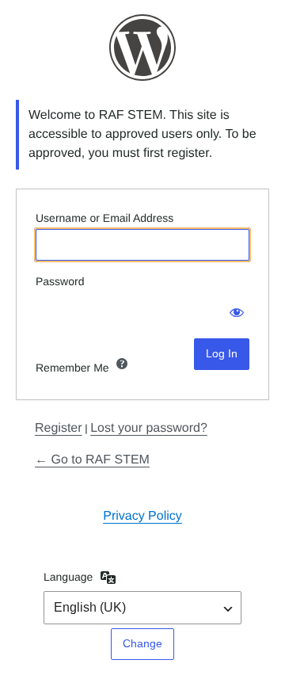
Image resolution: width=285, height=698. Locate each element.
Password (60, 281)
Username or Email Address (104, 218)
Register (58, 428)
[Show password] (233, 308)
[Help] (121, 363)
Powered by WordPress (142, 47)
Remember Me (72, 367)
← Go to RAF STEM (92, 460)
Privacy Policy (142, 516)
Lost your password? (148, 428)
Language (68, 576)
